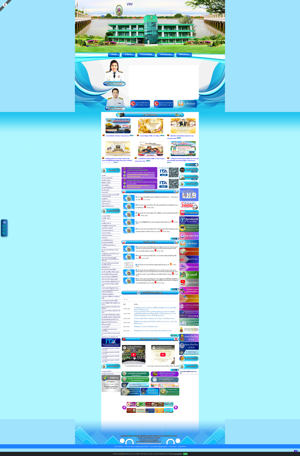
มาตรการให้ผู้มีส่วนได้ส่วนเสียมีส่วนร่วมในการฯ (111, 303)
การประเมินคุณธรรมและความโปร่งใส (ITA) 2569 (110, 360)
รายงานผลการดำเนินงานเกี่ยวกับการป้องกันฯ (111, 311)
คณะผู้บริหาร (105, 198)
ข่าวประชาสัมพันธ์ (146, 54)
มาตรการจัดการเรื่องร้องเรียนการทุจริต (111, 314)
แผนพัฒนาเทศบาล (106, 223)
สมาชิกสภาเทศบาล (106, 201)
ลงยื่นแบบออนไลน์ (106, 324)
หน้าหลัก (114, 54)
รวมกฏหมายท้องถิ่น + (107, 371)
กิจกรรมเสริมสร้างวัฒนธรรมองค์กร (110, 274)
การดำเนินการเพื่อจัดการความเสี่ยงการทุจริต (111, 297)
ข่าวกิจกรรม (128, 54)
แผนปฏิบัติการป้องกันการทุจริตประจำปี (111, 317)
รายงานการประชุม (106, 233)
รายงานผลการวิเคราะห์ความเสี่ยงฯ (110, 300)
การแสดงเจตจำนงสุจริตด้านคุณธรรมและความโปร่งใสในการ (110, 290)
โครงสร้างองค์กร (105, 190)
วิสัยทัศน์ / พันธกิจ (106, 182)
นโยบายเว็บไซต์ (118, 446)
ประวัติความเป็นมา (106, 180)
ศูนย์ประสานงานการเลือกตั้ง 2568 (110, 337)
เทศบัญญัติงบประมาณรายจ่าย (109, 225)
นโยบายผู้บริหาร (105, 185)
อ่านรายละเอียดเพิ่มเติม (177, 453)
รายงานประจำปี (105, 326)
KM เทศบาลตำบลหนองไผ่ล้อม (109, 269)
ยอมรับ (185, 453)
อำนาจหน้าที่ (105, 192)
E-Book (103, 220)
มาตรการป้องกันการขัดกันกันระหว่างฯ (111, 281)
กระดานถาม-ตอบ (165, 54)
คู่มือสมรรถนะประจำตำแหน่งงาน (109, 322)
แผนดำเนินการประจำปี (107, 228)
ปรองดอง (104, 247)
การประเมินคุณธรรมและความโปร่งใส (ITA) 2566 (110, 348)
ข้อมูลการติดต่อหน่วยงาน (108, 206)
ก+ (4, 233)
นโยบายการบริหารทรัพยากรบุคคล (110, 279)
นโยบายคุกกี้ (172, 446)
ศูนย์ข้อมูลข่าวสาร (106, 267)
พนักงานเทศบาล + (106, 203)
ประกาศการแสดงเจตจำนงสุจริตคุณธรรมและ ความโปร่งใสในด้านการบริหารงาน (110, 259)
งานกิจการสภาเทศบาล (107, 235)
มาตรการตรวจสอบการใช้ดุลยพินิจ (110, 276)
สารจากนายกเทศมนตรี (107, 178)
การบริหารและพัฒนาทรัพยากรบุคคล (110, 272)
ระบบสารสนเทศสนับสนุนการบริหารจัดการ (110, 250)
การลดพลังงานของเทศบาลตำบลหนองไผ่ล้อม (109, 329)
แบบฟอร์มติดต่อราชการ (107, 240)
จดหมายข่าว (105, 237)
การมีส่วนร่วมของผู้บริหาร (108, 294)
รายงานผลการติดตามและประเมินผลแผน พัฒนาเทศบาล (110, 263)
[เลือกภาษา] (4, 222)
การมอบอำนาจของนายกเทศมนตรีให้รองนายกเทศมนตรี (110, 195)
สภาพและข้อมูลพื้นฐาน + (108, 187)
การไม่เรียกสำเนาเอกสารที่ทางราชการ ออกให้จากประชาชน (110, 254)
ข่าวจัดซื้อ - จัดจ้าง (106, 218)
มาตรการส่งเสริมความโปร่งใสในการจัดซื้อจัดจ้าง (111, 307)
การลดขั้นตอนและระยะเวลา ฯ (109, 245)
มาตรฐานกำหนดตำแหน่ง (108, 373)
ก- (4, 226)
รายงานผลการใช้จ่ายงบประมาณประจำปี (111, 333)
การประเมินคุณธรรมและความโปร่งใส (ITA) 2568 (110, 356)
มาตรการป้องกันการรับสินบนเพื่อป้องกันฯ (110, 284)
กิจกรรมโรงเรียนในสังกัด (107, 242)
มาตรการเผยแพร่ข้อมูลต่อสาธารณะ (110, 288)
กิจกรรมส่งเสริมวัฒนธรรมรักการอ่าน (110, 319)
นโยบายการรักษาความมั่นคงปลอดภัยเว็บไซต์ (136, 446)
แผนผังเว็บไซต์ (182, 446)
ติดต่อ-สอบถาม (184, 54)
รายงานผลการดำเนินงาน (107, 230)
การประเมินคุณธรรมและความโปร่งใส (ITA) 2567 (110, 352)
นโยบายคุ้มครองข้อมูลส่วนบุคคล (158, 446)
